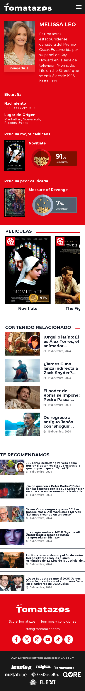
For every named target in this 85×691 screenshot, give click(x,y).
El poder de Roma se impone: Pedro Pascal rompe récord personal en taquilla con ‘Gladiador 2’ (62, 395)
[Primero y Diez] (33, 682)
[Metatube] (16, 674)
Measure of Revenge (48, 190)
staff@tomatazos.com (43, 629)
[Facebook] (16, 639)
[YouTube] (47, 639)
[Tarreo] (43, 667)
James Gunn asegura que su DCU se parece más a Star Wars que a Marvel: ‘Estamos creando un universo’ (53, 512)
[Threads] (68, 639)
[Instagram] (37, 639)
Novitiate (37, 143)
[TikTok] (58, 639)
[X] (26, 639)
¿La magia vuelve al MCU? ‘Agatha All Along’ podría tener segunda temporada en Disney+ (53, 535)
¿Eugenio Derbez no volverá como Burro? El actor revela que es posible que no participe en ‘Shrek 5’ (53, 466)
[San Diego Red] (45, 674)
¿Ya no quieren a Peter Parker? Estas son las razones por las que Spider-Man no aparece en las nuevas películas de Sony (55, 489)
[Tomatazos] (27, 7)
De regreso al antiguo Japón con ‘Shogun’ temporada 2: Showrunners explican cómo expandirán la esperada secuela (62, 422)
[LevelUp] (21, 667)
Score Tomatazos (22, 621)
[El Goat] (47, 682)
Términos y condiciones (58, 621)
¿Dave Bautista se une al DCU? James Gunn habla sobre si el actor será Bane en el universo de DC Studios (54, 581)
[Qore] (72, 674)
